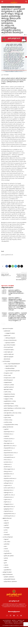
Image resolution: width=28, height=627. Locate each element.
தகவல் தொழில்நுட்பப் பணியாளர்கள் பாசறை (14, 408)
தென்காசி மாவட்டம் (8, 511)
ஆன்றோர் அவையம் (9, 387)
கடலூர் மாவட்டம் (8, 485)
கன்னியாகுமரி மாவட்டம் (9, 516)
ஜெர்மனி (6, 539)
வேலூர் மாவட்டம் (8, 441)
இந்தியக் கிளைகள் (7, 518)
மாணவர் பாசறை (8, 420)
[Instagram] (10, 615)
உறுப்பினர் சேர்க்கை (7, 620)
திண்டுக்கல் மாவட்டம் (9, 474)
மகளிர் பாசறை (7, 392)
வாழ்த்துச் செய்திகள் (10, 333)
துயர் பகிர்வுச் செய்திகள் (9, 345)
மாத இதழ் (21, 621)
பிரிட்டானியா (7, 541)
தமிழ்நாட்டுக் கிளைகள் (8, 427)
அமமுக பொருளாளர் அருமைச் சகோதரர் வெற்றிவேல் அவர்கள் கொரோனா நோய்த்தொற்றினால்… (21, 276)
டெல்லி (6, 532)
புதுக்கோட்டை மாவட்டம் (9, 495)
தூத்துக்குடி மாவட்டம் (8, 509)
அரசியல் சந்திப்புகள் (9, 354)
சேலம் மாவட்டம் (7, 459)
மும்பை (6, 530)
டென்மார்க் (6, 551)
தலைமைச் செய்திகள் (9, 4)
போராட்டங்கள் (7, 375)
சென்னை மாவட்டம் (8, 434)
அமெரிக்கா (6, 544)
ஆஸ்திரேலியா (7, 570)
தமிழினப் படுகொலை (9, 577)
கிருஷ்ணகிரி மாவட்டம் (9, 448)
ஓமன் (5, 563)
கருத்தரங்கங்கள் (8, 382)
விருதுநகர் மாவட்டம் (8, 504)
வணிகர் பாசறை (8, 422)
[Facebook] (6, 266)
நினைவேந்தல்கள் (8, 380)
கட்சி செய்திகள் (17, 6)
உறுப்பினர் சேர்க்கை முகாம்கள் (12, 370)
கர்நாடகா (6, 520)
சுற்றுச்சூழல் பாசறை (9, 403)
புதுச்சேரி (6, 429)
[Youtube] (21, 615)
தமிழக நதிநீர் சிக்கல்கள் (9, 579)
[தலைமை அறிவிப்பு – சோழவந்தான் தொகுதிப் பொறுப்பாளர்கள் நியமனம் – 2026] (4, 291)
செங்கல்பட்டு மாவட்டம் (9, 438)
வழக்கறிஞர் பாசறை (9, 415)
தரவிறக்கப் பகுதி (21, 620)
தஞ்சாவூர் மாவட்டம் (8, 492)
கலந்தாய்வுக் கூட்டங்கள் (9, 377)
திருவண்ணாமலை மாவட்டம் (11, 452)
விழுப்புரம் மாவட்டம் (8, 455)
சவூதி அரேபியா (8, 553)
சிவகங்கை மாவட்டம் (8, 497)
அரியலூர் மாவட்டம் (8, 483)
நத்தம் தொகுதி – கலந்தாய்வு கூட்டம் (6, 274)
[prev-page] (2, 324)
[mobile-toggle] (2, 2)
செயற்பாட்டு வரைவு (9, 623)
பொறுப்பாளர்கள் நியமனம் (10, 340)
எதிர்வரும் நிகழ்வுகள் (10, 338)
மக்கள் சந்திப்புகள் (8, 352)
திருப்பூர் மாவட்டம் (8, 471)
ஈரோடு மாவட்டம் (7, 464)
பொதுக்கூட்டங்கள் (8, 373)
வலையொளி (15, 621)
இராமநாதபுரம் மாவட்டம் (9, 506)
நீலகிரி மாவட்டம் (8, 466)
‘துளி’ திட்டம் (14, 620)
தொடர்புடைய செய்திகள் (7, 285)
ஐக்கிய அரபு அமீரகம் (9, 555)
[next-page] (4, 324)
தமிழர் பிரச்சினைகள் (8, 574)
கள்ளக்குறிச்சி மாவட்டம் (9, 457)
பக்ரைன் (6, 565)
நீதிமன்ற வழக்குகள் (8, 356)
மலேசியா (6, 567)
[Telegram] (15, 266)
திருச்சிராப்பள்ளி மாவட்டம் (10, 478)
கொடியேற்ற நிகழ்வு (9, 368)
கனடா (5, 546)
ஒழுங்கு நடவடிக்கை (10, 342)
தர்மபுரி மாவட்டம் (8, 450)
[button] (26, 2)
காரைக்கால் (7, 534)
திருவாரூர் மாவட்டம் (8, 490)
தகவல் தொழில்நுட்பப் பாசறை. (11, 406)
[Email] (21, 266)
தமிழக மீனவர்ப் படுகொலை (10, 581)
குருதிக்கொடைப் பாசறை (10, 401)
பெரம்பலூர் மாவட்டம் (9, 481)
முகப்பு (2, 4)
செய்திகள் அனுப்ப (7, 621)
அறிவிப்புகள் (7, 335)
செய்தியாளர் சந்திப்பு (9, 349)
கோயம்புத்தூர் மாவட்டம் (9, 469)
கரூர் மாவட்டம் (7, 476)
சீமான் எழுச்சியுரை (8, 347)
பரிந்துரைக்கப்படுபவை (7, 287)
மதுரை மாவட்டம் (8, 499)
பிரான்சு (6, 548)
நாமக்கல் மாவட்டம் (8, 462)
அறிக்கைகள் (4, 6)
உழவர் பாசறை (7, 417)
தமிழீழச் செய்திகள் (7, 572)
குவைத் (6, 558)
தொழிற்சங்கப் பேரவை (9, 394)
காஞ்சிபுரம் (6, 436)
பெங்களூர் (6, 527)
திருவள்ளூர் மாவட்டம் (9, 431)
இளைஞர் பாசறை (8, 389)
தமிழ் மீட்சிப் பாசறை (8, 410)
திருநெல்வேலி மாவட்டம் (10, 513)
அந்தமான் (6, 523)
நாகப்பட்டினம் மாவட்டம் (9, 488)
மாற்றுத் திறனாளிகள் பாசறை (11, 424)
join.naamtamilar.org (22, 606)
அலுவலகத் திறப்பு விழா (11, 366)
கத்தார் (5, 560)
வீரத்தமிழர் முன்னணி (9, 396)
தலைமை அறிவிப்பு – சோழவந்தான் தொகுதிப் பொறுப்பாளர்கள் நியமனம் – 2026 (16, 292)
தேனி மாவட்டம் (7, 502)
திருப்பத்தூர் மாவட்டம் (9, 443)
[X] (9, 266)
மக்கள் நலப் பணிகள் (9, 385)
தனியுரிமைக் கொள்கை (18, 623)
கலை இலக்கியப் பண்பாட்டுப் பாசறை (12, 413)
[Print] (18, 266)
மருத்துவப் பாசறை (8, 399)
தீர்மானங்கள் (7, 359)
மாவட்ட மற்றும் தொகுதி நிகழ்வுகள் (12, 363)
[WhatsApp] (12, 266)
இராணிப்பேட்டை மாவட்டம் (10, 445)
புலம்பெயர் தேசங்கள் (8, 537)
